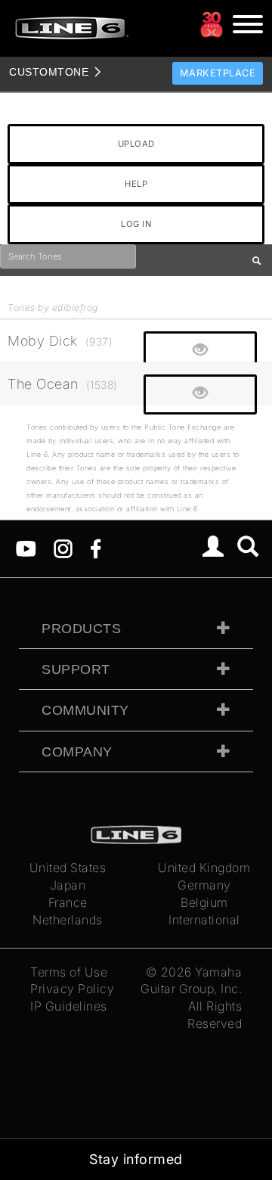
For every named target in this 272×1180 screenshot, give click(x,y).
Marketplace (218, 73)
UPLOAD (136, 143)
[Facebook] (95, 546)
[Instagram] (63, 546)
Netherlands (67, 919)
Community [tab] (85, 710)
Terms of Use (68, 972)
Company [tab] (77, 751)
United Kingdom (204, 867)
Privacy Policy (72, 988)
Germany (204, 885)
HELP (136, 184)
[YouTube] (26, 546)
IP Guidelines (68, 1006)
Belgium (204, 902)
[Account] (213, 548)
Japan (68, 885)
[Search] (248, 548)
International (204, 919)
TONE (48, 72)
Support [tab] (76, 669)
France (68, 902)
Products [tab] (81, 628)
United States (68, 867)
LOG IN (136, 224)
